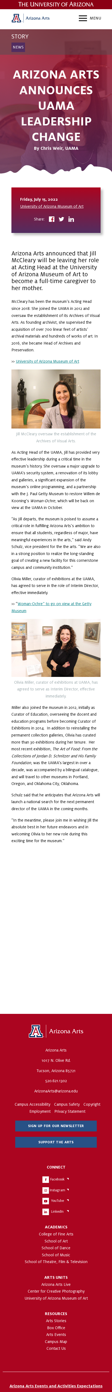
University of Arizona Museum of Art (51, 206)
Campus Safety (67, 1104)
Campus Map (56, 1341)
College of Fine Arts (56, 1234)
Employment (40, 1111)
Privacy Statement (69, 1111)
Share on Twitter (61, 220)
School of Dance (56, 1248)
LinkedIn (57, 1211)
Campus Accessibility (32, 1104)
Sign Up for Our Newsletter (56, 1126)
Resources (56, 1314)
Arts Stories (56, 1321)
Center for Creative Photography (56, 1291)
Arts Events (56, 1334)
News (18, 47)
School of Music (56, 1255)
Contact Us (56, 1348)
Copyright (91, 1104)
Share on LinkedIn (71, 220)
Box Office (56, 1328)
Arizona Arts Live (56, 1284)
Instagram (57, 1190)
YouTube (57, 1201)
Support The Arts (55, 1142)
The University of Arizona (56, 1031)
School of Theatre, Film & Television (56, 1262)
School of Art (56, 1241)
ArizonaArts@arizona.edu (56, 1091)
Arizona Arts (30, 19)
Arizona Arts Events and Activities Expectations (56, 1386)
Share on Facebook (51, 220)
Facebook (57, 1179)
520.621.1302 (56, 1081)
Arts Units (56, 1277)
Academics (56, 1227)
